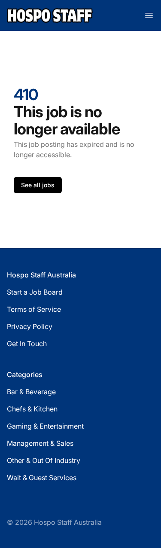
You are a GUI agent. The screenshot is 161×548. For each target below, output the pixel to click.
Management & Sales (40, 443)
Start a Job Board (35, 292)
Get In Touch (27, 343)
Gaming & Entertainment (45, 426)
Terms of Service (34, 309)
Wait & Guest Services (41, 477)
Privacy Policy (29, 326)
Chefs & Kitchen (32, 409)
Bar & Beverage (31, 391)
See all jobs (38, 185)
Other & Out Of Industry (43, 460)
